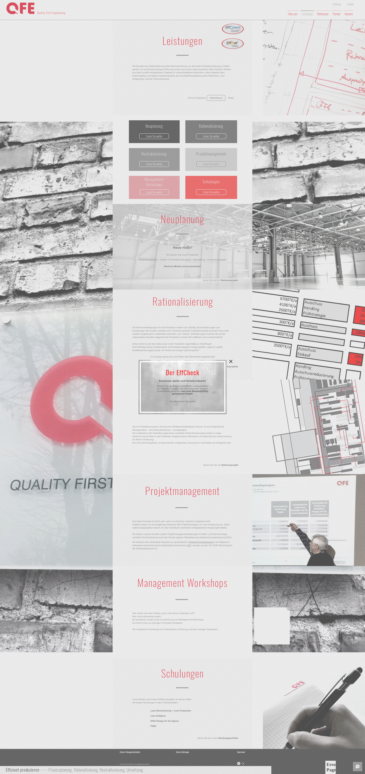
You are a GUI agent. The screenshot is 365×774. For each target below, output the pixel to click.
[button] (230, 361)
